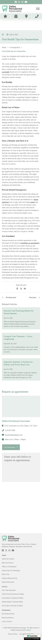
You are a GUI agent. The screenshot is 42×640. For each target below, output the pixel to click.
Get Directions (9, 447)
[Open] (38, 9)
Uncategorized (15, 47)
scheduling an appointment (29, 243)
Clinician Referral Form (9, 578)
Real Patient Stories (8, 614)
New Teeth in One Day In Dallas (12, 606)
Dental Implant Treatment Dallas (12, 602)
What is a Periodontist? (9, 566)
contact (32, 202)
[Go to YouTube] (13, 550)
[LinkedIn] (25, 288)
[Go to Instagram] (22, 2)
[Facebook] (17, 288)
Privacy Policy (12, 634)
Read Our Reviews (8, 618)
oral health (5, 72)
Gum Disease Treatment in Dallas (12, 598)
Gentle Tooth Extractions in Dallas (13, 594)
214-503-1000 (10, 430)
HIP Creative (27, 630)
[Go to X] (19, 2)
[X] (21, 288)
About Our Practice (8, 559)
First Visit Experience (9, 590)
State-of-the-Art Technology (11, 570)
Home (4, 47)
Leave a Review (7, 621)
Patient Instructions (8, 582)
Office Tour (5, 574)
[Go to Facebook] (16, 2)
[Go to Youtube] (26, 2)
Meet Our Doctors (7, 563)
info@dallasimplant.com (13, 435)
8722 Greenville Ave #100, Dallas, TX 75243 (21, 426)
